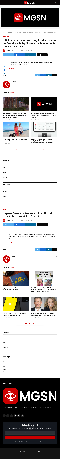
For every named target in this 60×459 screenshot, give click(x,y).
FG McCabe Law (7, 175)
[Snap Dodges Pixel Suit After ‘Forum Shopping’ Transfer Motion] (16, 304)
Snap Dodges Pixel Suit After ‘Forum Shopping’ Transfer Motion (14, 314)
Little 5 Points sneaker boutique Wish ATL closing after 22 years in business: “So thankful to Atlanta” (15, 115)
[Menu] (4, 3)
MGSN (8, 50)
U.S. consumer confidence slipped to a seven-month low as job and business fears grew (44, 115)
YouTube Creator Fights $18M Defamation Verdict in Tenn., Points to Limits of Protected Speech (43, 289)
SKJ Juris (5, 172)
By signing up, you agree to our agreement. (30, 441)
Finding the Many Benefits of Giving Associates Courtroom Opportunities (43, 314)
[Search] (56, 3)
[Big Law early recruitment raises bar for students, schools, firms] (16, 278)
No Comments (22, 50)
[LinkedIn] (4, 73)
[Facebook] (4, 70)
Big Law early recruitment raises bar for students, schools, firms (15, 289)
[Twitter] (4, 66)
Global (4, 196)
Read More (12, 68)
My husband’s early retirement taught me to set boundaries (15, 140)
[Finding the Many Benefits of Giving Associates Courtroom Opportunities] (44, 304)
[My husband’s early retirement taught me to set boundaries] (16, 129)
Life (4, 199)
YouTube (5, 167)
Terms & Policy (35, 441)
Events (4, 170)
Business (5, 36)
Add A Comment (30, 151)
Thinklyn (5, 177)
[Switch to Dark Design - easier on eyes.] (53, 2)
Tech (4, 194)
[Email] (4, 77)
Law (4, 189)
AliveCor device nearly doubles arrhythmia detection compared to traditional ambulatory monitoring (42, 141)
